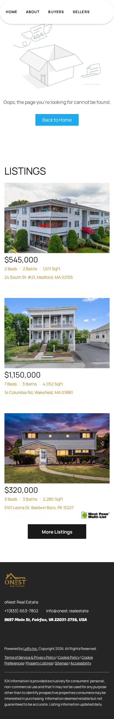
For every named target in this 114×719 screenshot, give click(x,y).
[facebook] (8, 632)
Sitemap (61, 663)
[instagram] (43, 632)
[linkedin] (20, 632)
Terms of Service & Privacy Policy (30, 657)
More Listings (57, 532)
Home (11, 11)
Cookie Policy (69, 657)
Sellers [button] (81, 11)
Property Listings (39, 663)
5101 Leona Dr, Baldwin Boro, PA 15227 (39, 507)
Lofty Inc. (30, 648)
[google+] (67, 632)
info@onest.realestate (67, 610)
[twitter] (32, 632)
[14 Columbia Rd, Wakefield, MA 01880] (57, 333)
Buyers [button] (56, 11)
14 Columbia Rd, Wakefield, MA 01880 (38, 392)
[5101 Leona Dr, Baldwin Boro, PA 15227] (57, 448)
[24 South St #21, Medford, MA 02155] (57, 218)
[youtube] (55, 632)
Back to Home (57, 120)
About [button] (33, 11)
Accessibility (80, 663)
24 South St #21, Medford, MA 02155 (38, 277)
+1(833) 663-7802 (21, 610)
